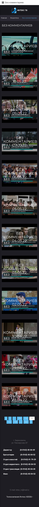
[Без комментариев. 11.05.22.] (19, 46)
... (14, 418)
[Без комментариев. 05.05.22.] (19, 205)
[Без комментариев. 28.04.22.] (19, 396)
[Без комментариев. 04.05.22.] (19, 237)
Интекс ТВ (22, 10)
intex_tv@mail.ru (22, 490)
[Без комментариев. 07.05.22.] (19, 141)
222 (26, 422)
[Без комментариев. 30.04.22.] (19, 332)
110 (25, 418)
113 (15, 422)
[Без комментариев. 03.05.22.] (19, 269)
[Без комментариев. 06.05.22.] (19, 173)
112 (9, 422)
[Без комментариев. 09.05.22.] (19, 109)
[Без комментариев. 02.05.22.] (19, 300)
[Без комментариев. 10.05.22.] (19, 78)
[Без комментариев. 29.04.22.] (19, 364)
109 (19, 418)
